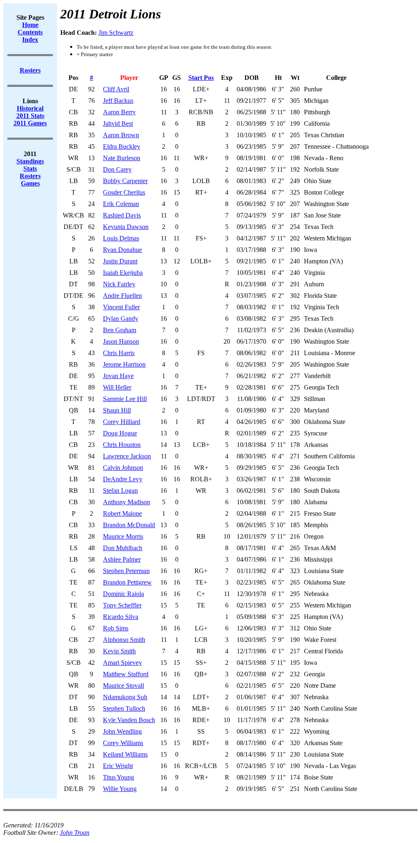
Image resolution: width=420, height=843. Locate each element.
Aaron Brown (121, 134)
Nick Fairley (119, 284)
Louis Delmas (121, 238)
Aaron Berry (119, 112)
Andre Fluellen (122, 295)
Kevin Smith (119, 651)
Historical (30, 108)
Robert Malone (122, 513)
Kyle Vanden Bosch (129, 719)
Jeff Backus (118, 100)
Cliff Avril (116, 89)
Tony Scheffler (122, 605)
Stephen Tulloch (124, 708)
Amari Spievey (122, 662)
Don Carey (117, 169)
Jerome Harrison (124, 364)
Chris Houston (122, 444)
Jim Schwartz (115, 32)
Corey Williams (123, 742)
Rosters (30, 175)
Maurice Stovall (123, 685)
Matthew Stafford (125, 674)
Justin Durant (120, 261)
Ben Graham (119, 329)
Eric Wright (118, 765)
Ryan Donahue (122, 249)
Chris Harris (119, 352)
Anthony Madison (126, 502)
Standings (30, 161)
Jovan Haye (118, 375)
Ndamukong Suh (125, 696)
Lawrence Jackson (127, 456)
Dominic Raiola (123, 593)
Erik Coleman (121, 203)
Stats (30, 168)
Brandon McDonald (129, 524)
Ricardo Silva (120, 616)
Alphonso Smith (124, 639)
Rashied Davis (122, 215)
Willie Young (120, 788)
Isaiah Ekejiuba (123, 272)
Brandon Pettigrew (127, 582)
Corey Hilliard (121, 421)
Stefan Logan (120, 490)
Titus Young (118, 777)
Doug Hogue (120, 433)
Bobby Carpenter (125, 180)
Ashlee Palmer (122, 559)
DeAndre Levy (122, 479)
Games (30, 183)
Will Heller (117, 387)
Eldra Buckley (121, 146)
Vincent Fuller (121, 307)
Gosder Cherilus (124, 192)
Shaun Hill (117, 410)
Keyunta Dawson (125, 226)
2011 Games (30, 123)
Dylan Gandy (120, 318)
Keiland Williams (125, 754)
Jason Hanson (121, 341)
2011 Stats (30, 115)
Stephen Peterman (126, 570)
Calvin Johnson (123, 467)
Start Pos (201, 77)
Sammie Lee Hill (125, 398)
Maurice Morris (123, 536)
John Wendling (122, 731)
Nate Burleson (121, 157)
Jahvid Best (118, 123)
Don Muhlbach (122, 547)
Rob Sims (115, 628)
